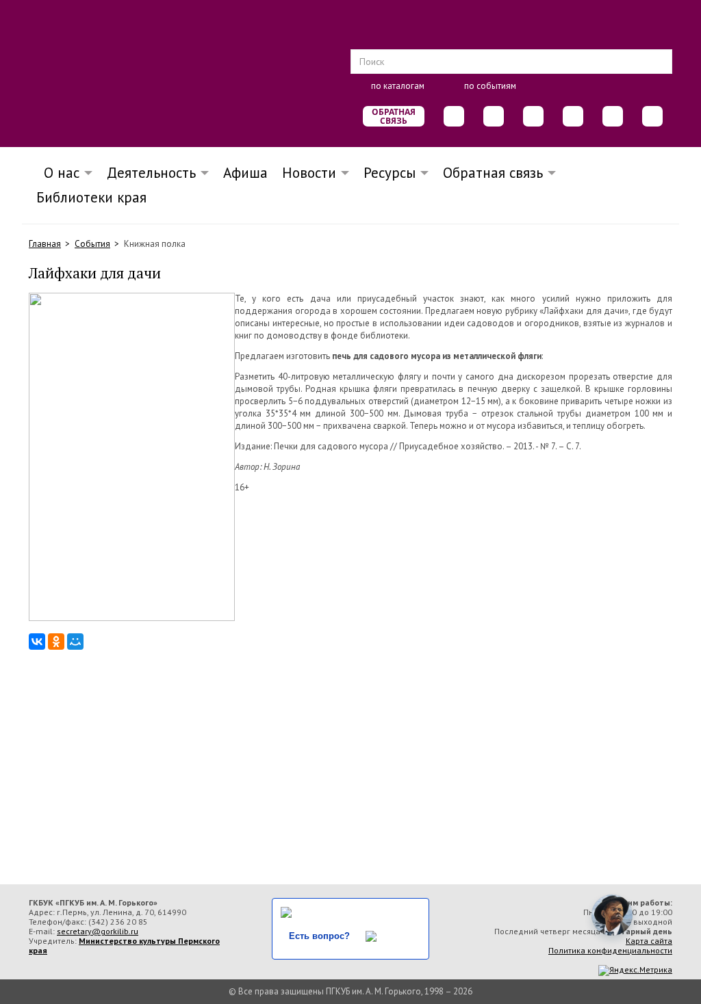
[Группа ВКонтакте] (454, 116)
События (92, 244)
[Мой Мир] (75, 641)
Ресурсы (390, 172)
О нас (57, 172)
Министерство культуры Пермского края (124, 945)
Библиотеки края (91, 197)
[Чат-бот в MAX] (573, 116)
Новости (309, 172)
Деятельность (151, 172)
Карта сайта (649, 941)
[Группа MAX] (533, 116)
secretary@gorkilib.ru (97, 931)
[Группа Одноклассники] (493, 116)
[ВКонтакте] (37, 641)
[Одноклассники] (56, 641)
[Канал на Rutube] (612, 116)
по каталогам (397, 86)
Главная (45, 244)
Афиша (245, 172)
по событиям (490, 86)
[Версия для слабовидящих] (652, 116)
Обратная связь (394, 116)
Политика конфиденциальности (610, 950)
